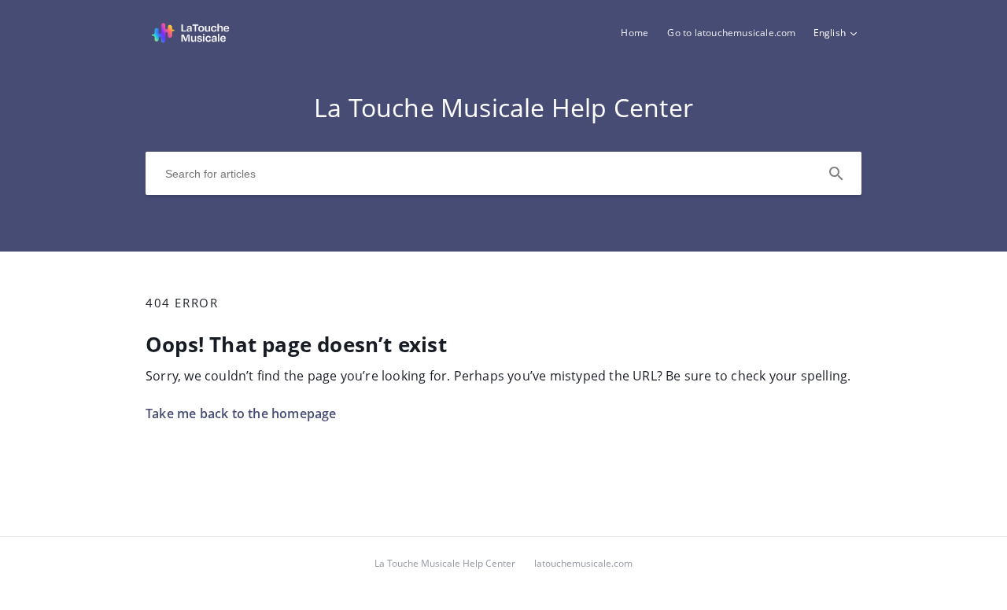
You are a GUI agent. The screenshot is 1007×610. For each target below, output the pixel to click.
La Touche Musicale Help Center (444, 563)
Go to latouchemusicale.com (731, 32)
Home (634, 32)
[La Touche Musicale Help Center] (190, 40)
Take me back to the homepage (241, 413)
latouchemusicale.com (583, 563)
